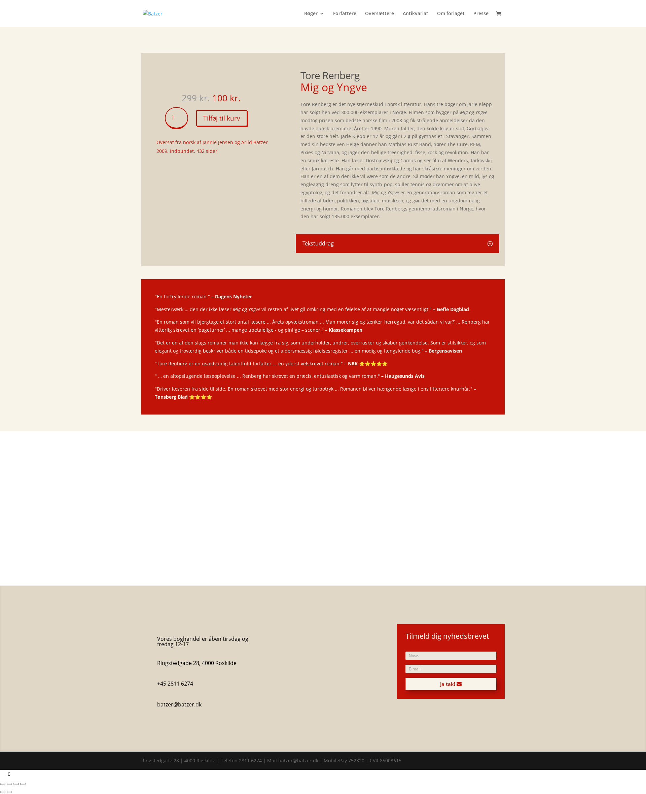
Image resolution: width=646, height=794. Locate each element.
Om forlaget (451, 13)
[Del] (16, 784)
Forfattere (344, 13)
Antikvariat (415, 13)
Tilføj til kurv (221, 118)
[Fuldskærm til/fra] (9, 784)
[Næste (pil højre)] (9, 792)
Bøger (311, 13)
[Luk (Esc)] (23, 784)
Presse (481, 13)
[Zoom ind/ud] (2, 784)
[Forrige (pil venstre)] (2, 792)
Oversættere (379, 13)
